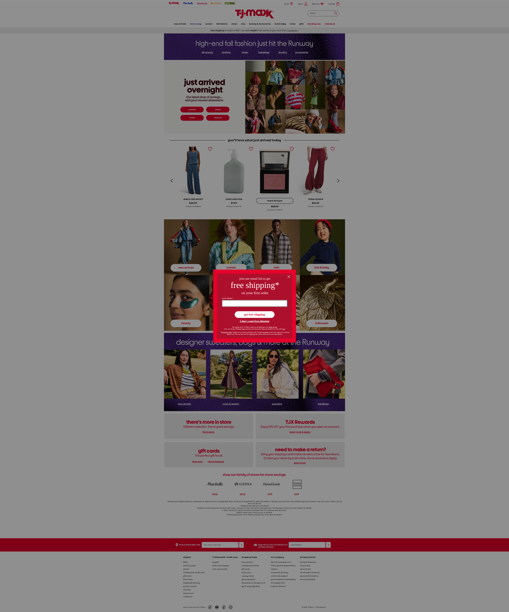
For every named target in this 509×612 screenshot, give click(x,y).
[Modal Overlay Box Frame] (254, 306)
